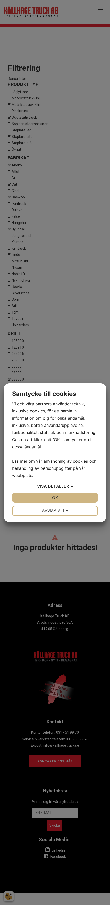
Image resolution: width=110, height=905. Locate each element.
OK (55, 497)
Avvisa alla (55, 510)
